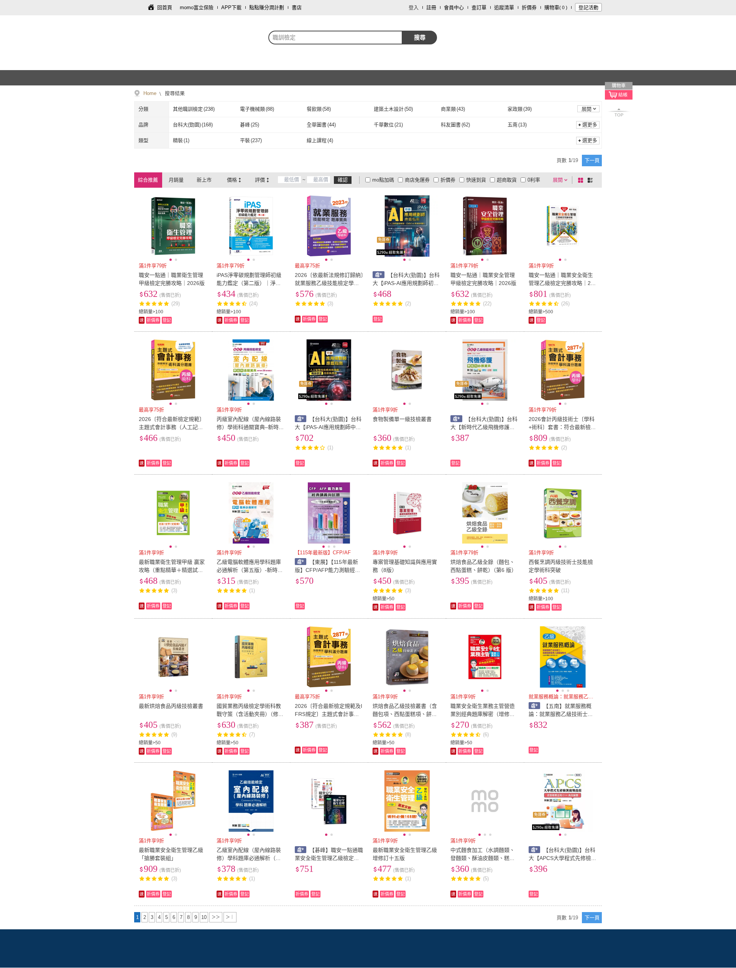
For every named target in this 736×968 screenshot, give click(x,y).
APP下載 (231, 7)
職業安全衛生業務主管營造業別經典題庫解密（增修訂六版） (482, 714)
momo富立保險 (197, 7)
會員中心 (454, 7)
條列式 (591, 180)
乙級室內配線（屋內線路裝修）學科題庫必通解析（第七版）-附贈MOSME (249, 858)
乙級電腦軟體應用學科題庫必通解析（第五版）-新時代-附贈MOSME (251, 570)
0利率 (533, 180)
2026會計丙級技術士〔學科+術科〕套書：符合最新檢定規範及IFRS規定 (562, 427)
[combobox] (335, 37)
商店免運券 (417, 180)
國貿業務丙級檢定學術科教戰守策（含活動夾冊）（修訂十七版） (250, 714)
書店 (297, 7)
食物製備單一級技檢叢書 (402, 419)
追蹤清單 (504, 7)
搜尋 (420, 37)
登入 (414, 7)
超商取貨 (507, 180)
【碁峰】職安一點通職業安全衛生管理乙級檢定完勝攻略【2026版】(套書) (329, 858)
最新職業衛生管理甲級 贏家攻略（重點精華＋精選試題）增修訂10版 (172, 570)
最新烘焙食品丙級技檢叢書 (171, 706)
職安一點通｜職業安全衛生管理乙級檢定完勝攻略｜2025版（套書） (563, 283)
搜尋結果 (174, 93)
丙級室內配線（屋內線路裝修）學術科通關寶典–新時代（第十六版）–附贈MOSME (250, 427)
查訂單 (479, 7)
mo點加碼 (383, 180)
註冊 (431, 7)
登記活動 (588, 7)
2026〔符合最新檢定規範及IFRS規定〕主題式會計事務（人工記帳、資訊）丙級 (328, 714)
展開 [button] (586, 109)
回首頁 (164, 7)
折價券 (529, 7)
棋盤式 (582, 180)
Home (149, 93)
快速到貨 (476, 180)
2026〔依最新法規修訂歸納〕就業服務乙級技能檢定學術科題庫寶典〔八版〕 (329, 283)
